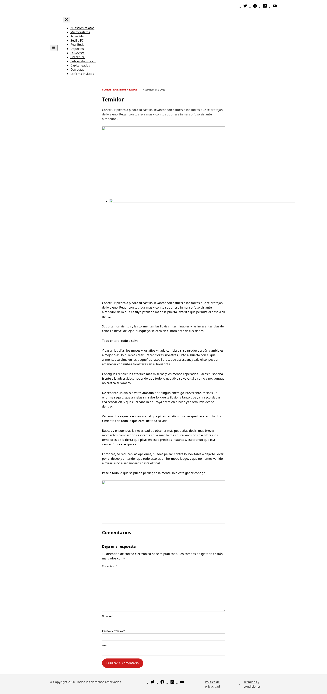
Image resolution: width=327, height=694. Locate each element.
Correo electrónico (113, 631)
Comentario (109, 566)
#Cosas (106, 89)
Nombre (107, 616)
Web (104, 645)
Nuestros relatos (125, 89)
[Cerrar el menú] (66, 20)
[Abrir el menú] (54, 48)
